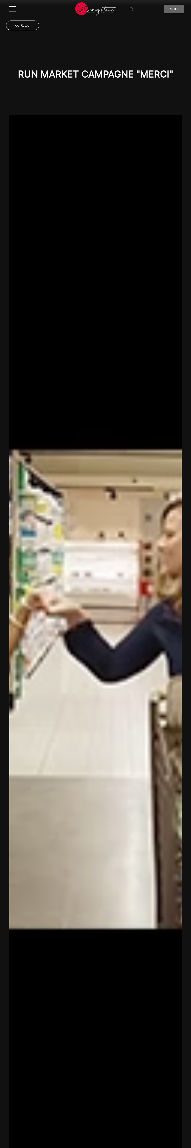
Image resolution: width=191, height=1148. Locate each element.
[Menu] (13, 9)
